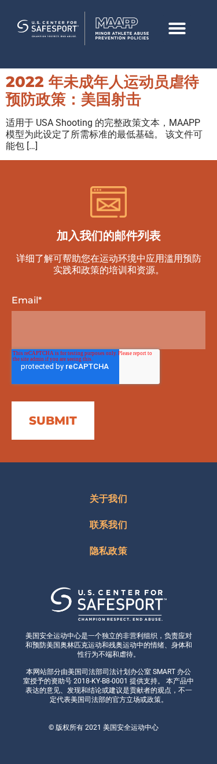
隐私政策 (108, 550)
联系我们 (108, 524)
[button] (177, 28)
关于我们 (108, 498)
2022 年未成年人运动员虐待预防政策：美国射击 (102, 90)
